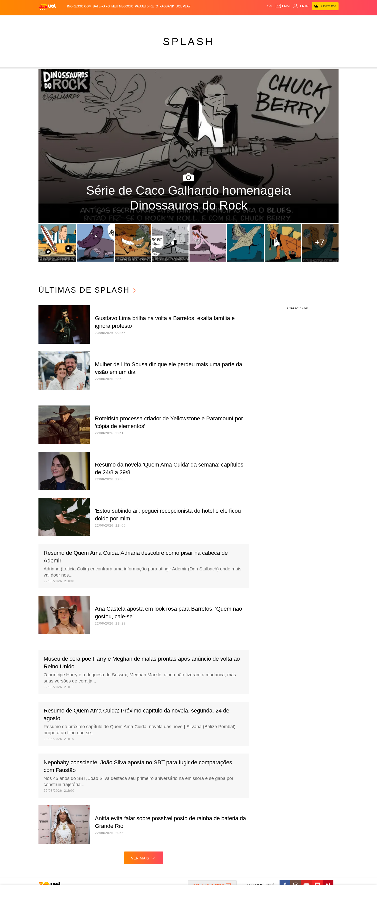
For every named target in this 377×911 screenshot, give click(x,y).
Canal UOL (263, 21)
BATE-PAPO (101, 6)
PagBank (167, 6)
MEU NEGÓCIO (122, 6)
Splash (193, 21)
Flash (64, 21)
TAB (289, 21)
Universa (210, 21)
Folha (163, 21)
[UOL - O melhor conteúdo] (47, 6)
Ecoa (248, 21)
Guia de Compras (332, 21)
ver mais (140, 858)
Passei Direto (146, 6)
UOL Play (183, 6)
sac (270, 6)
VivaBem (227, 21)
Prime (299, 21)
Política (114, 21)
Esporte (177, 21)
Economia (147, 21)
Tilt (239, 21)
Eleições (79, 21)
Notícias (97, 21)
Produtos (48, 21)
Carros (130, 21)
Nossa (280, 21)
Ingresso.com (79, 6)
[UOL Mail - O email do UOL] (283, 6)
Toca (310, 21)
